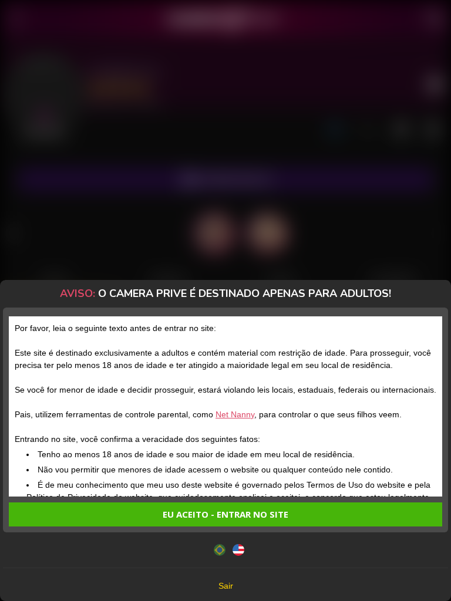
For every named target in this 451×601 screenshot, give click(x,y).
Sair (225, 585)
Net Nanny (235, 414)
